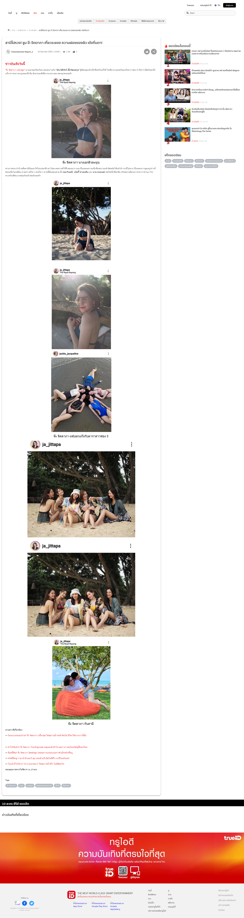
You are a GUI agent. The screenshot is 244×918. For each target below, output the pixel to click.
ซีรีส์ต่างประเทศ (147, 21)
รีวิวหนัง (134, 21)
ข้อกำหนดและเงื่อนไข (225, 895)
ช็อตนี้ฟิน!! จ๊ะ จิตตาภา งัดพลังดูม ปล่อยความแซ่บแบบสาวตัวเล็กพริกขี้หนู (40, 752)
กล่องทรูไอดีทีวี (154, 906)
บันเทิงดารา (22, 30)
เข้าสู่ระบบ (229, 5)
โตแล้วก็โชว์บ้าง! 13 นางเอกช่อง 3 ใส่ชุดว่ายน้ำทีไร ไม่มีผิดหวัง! (36, 764)
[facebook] (24, 903)
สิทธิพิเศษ (25, 13)
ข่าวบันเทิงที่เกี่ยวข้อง (15, 814)
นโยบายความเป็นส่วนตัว (227, 900)
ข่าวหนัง (123, 21)
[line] (17, 903)
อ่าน (35, 13)
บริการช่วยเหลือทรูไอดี (157, 910)
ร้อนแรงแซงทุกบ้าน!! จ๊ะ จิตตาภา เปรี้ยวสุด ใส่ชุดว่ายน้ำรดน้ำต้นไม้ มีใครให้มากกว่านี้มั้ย (47, 735)
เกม (42, 13)
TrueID (15, 5)
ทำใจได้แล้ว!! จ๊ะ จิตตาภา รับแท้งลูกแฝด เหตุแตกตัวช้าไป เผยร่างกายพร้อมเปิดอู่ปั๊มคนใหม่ (47, 747)
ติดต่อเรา (221, 910)
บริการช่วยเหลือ (224, 905)
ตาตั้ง (50, 13)
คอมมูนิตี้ (172, 906)
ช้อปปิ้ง (151, 902)
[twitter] (31, 903)
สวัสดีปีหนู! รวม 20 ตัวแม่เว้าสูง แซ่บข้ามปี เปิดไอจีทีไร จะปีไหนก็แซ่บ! (38, 758)
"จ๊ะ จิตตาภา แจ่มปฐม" (15, 70)
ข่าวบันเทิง (100, 21)
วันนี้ (10, 13)
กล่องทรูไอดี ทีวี (205, 5)
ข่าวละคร (112, 21)
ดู (16, 13)
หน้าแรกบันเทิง (86, 21)
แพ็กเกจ (171, 902)
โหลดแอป (190, 5)
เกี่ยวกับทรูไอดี (223, 890)
